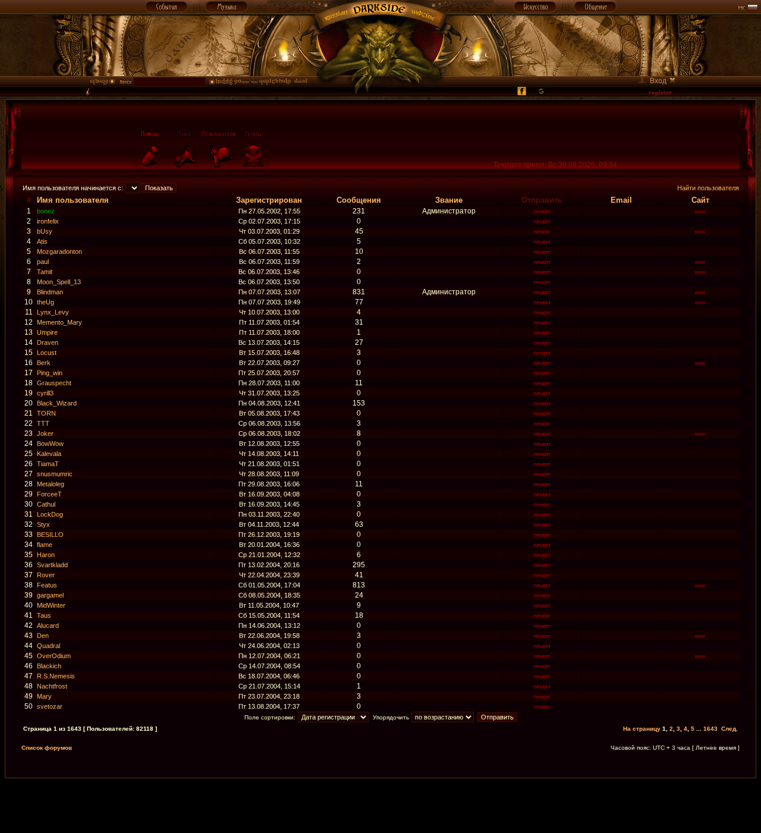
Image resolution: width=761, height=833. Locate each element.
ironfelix (48, 221)
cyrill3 (45, 393)
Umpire (47, 332)
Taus (44, 615)
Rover (46, 575)
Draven (47, 342)
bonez (46, 211)
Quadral (48, 645)
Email (621, 200)
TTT (43, 423)
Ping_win (49, 372)
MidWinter (51, 605)
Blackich (49, 665)
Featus (47, 585)
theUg (45, 302)
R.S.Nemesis (56, 676)
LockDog (50, 514)
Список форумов (46, 747)
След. (729, 728)
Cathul (46, 504)
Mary (44, 696)
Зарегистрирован (269, 200)
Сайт (700, 200)
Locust (46, 352)
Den (43, 635)
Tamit (44, 271)
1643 (710, 728)
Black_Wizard (57, 403)
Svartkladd (52, 564)
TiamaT (48, 463)
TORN (46, 413)
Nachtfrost (52, 686)
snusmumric (55, 473)
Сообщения (359, 200)
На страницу (642, 728)
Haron (46, 554)
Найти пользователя (708, 187)
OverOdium (54, 655)
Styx (43, 524)
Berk (44, 362)
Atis (42, 241)
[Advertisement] (380, 805)
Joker (45, 433)
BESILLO (50, 534)
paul (43, 261)
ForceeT (49, 494)
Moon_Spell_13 (59, 281)
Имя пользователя (73, 200)
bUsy (44, 231)
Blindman (50, 292)
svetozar (49, 706)
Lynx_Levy (53, 312)
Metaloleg (50, 484)
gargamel (50, 595)
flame (44, 544)
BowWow (50, 443)
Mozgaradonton (59, 251)
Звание (449, 200)
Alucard (48, 625)
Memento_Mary (59, 322)
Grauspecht (54, 382)
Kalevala (49, 453)
